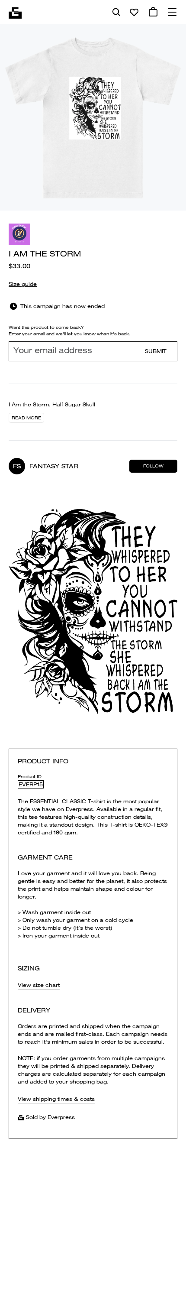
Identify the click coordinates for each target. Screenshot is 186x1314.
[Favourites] (134, 12)
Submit (156, 351)
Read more (26, 418)
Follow (153, 466)
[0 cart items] (153, 12)
